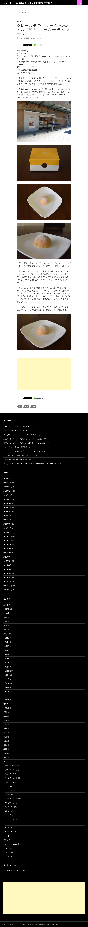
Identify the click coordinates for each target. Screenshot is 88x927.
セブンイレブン (10, 770)
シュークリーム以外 (10, 844)
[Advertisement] (44, 374)
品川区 (7, 658)
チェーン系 (7, 815)
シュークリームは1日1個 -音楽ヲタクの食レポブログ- (28, 2)
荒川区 (7, 642)
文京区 (7, 691)
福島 (5, 630)
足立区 (7, 638)
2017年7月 (7, 557)
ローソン (8, 786)
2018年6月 (7, 512)
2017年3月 (7, 573)
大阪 (5, 733)
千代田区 (8, 683)
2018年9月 (7, 499)
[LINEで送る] (38, 45)
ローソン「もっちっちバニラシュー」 (17, 426)
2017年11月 (7, 540)
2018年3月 (7, 524)
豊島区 (7, 687)
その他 (5, 840)
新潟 (5, 720)
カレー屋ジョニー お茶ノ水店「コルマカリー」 (20, 455)
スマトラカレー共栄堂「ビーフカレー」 (17, 459)
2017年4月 (7, 569)
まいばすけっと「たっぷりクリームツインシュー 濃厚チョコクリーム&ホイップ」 (33, 464)
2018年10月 (7, 495)
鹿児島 (5, 761)
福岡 (5, 749)
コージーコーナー (11, 823)
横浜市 (7, 708)
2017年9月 (7, 549)
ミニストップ (9, 782)
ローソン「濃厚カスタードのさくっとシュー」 (20, 431)
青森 (5, 617)
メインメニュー (85, 2)
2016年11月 (7, 590)
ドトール (8, 827)
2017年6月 (7, 561)
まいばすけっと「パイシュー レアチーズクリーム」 (22, 435)
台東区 (7, 675)
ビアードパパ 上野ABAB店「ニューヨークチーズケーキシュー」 (26, 451)
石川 (5, 724)
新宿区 (7, 667)
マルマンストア (10, 807)
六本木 (33, 406)
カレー (7, 848)
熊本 (5, 757)
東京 (18, 21)
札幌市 (7, 609)
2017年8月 (7, 553)
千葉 (5, 712)
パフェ (7, 856)
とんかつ (8, 852)
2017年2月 (7, 577)
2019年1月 (7, 483)
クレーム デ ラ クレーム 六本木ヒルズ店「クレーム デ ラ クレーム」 (43, 29)
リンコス (8, 811)
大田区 (7, 650)
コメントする (37, 38)
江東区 (7, 654)
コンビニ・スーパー (10, 766)
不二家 (7, 836)
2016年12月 (7, 586)
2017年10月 (7, 544)
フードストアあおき (12, 799)
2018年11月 (7, 491)
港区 (21, 21)
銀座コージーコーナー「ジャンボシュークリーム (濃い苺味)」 (25, 439)
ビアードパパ (9, 832)
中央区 (7, 679)
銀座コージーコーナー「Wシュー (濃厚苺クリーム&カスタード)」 (27, 443)
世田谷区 (8, 671)
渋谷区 (7, 663)
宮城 (5, 625)
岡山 (5, 737)
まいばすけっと (10, 803)
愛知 (5, 728)
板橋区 (7, 646)
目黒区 (7, 700)
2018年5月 (7, 516)
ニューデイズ (9, 774)
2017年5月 (7, 565)
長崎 (5, 753)
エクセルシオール (11, 819)
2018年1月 (7, 532)
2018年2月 (7, 528)
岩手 (5, 621)
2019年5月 (7, 479)
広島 (5, 741)
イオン (7, 790)
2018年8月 (7, 503)
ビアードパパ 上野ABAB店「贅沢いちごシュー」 (21, 447)
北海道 (5, 605)
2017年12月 (7, 536)
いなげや (8, 794)
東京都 (26, 406)
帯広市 (7, 613)
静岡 (5, 716)
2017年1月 (7, 582)
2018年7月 (7, 507)
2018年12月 (7, 487)
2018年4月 (7, 520)
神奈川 (5, 704)
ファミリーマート (11, 778)
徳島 (5, 745)
